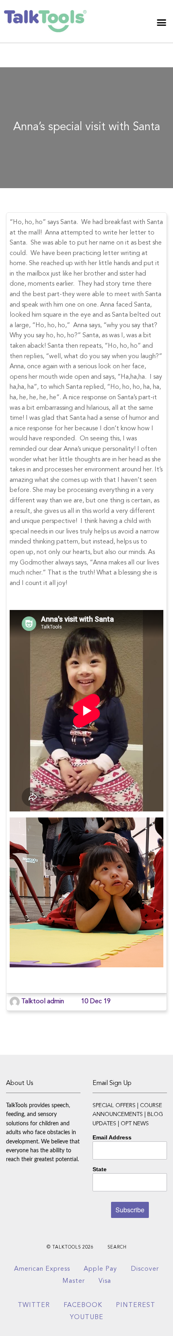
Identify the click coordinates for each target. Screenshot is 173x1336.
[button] (161, 22)
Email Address (112, 1137)
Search (117, 1247)
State (100, 1169)
